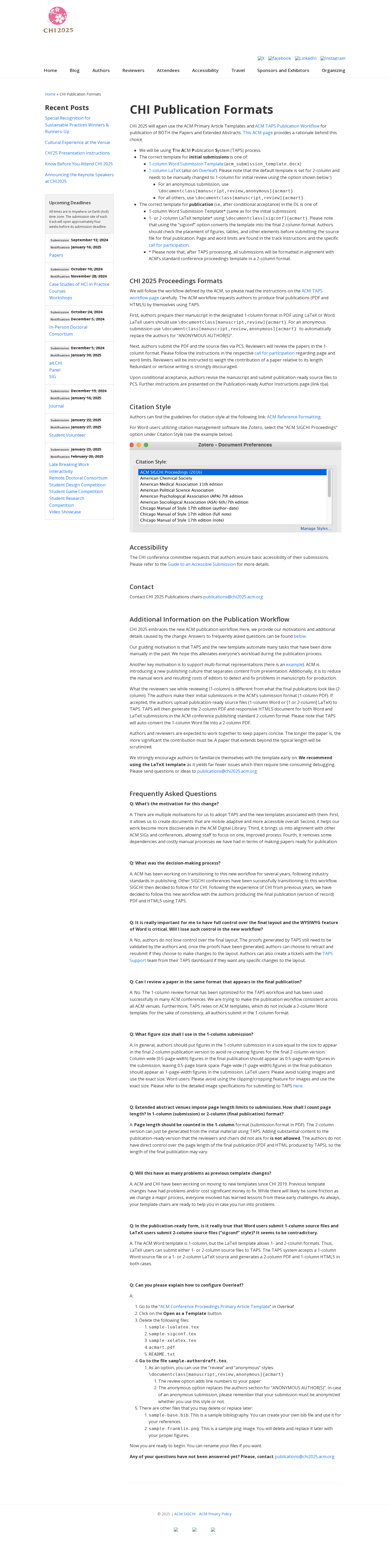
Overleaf (207, 170)
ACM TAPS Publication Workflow (287, 126)
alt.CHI (55, 363)
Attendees (168, 70)
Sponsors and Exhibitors (283, 70)
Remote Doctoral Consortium (78, 478)
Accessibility (205, 70)
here (297, 1086)
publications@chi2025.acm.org (233, 597)
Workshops (60, 298)
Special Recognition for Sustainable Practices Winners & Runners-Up (77, 124)
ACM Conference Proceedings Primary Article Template (215, 1306)
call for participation (169, 245)
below (300, 636)
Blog (75, 70)
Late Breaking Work (69, 464)
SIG (52, 376)
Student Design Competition (77, 485)
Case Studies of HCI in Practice (79, 284)
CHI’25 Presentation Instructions (77, 153)
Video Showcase (65, 512)
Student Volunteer (67, 435)
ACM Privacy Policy (215, 1513)
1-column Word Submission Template (186, 164)
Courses (57, 291)
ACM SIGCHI (185, 1513)
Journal (56, 406)
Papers (56, 255)
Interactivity (61, 471)
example (294, 664)
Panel (54, 370)
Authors (101, 70)
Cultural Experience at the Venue (77, 142)
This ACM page (258, 132)
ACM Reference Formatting (293, 417)
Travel (238, 70)
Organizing (333, 70)
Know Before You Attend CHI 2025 (79, 164)
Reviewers (133, 70)
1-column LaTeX (165, 170)
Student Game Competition (76, 491)
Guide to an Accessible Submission (202, 564)
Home (50, 70)
